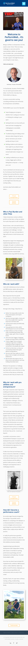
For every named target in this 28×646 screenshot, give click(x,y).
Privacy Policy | (14, 632)
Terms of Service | (7, 632)
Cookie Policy (21, 632)
